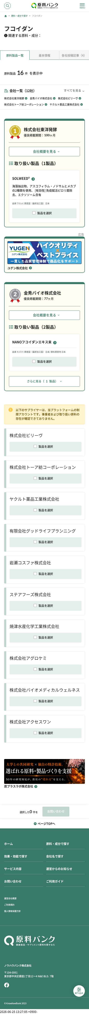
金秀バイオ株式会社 (41, 98)
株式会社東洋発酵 (14, 98)
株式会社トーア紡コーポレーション (24, 104)
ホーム (8, 843)
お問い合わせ (13, 881)
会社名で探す (55, 856)
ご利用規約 (9, 905)
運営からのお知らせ (59, 868)
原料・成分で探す (19, 16)
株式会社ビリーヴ (68, 98)
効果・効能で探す (15, 856)
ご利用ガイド (55, 881)
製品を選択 (44, 213)
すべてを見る (72, 90)
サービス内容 (13, 868)
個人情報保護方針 (12, 911)
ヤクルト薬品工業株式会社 (64, 104)
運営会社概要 (10, 898)
